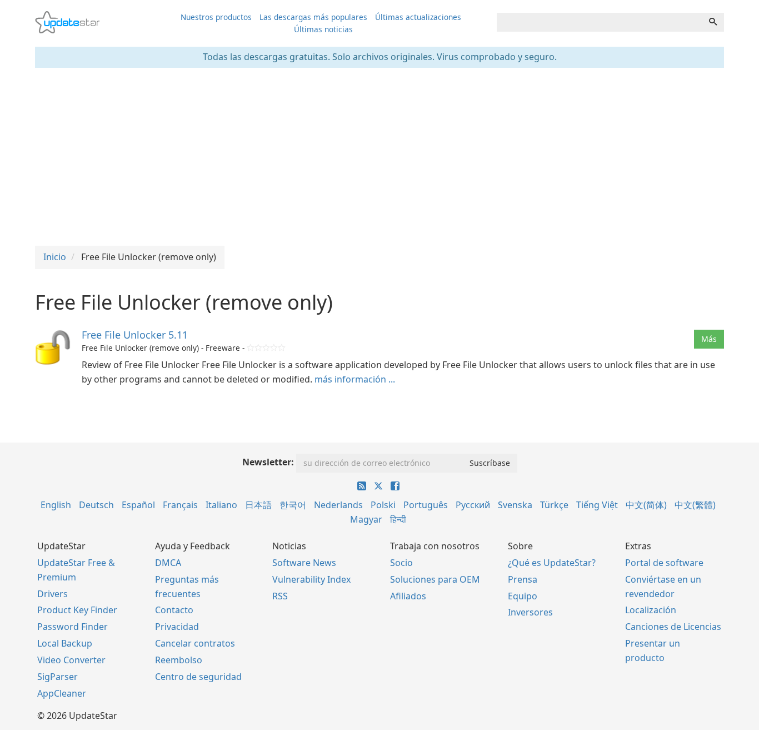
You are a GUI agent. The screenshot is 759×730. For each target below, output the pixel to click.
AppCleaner (61, 693)
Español (138, 505)
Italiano (221, 505)
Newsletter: (268, 462)
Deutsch (96, 505)
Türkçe (554, 505)
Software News (304, 563)
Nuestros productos (216, 17)
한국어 (292, 505)
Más (709, 339)
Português (425, 505)
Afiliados (408, 596)
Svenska (515, 505)
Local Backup (64, 643)
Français (180, 505)
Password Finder (72, 626)
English (56, 505)
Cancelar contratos (195, 643)
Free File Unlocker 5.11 (135, 334)
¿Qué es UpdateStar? (552, 563)
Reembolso (178, 660)
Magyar (366, 519)
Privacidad (177, 626)
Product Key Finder (77, 610)
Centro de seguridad (198, 677)
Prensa (522, 579)
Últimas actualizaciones (418, 17)
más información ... (354, 379)
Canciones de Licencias (673, 626)
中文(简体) (646, 505)
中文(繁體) (695, 505)
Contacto (174, 610)
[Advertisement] (379, 157)
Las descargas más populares (313, 17)
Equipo (522, 596)
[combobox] (599, 22)
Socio (401, 563)
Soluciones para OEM (435, 579)
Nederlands (338, 505)
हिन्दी (398, 519)
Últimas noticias (323, 29)
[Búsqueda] (713, 22)
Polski (383, 505)
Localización (650, 610)
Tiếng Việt (597, 505)
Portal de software (664, 563)
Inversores (530, 612)
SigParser (57, 677)
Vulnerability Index (311, 579)
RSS (280, 596)
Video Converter (71, 660)
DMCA (168, 563)
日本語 (258, 505)
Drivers (52, 594)
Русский (473, 505)
